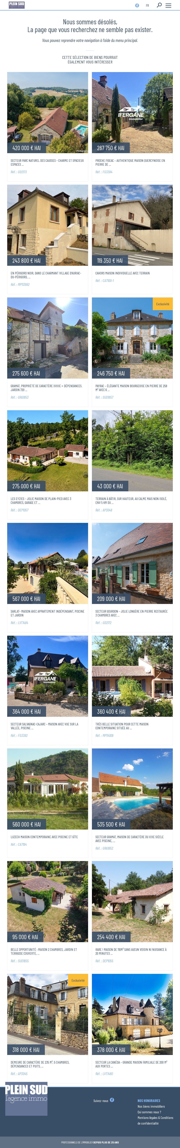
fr (147, 5)
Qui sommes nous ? (149, 1112)
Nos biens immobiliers (151, 1106)
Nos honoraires (149, 1100)
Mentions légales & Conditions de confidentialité (155, 1120)
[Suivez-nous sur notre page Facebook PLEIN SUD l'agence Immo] (111, 1100)
